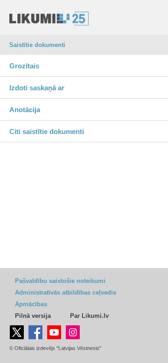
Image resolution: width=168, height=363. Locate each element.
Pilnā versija (33, 315)
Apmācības (31, 304)
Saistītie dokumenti (37, 44)
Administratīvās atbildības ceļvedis (65, 292)
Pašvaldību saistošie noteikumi (60, 280)
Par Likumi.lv (89, 315)
